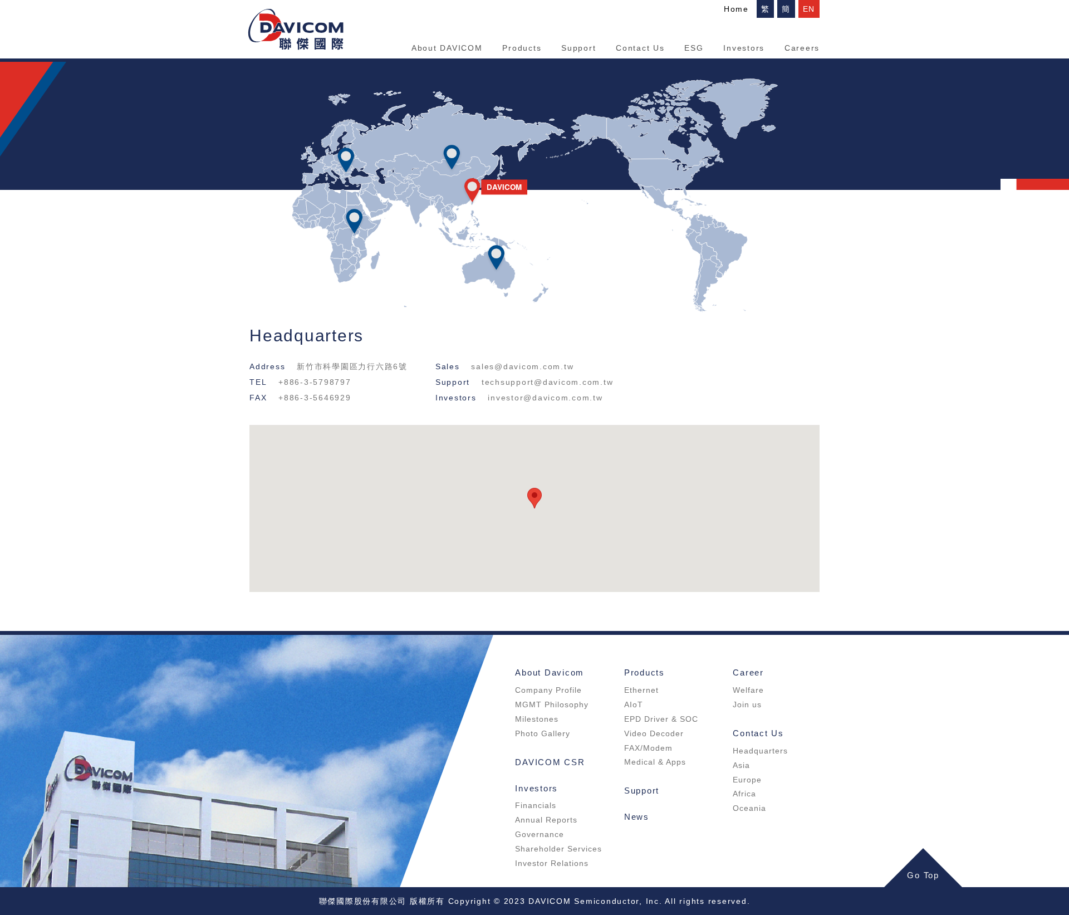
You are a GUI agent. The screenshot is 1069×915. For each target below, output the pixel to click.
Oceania (749, 808)
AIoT (633, 704)
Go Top (923, 875)
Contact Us (640, 47)
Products (521, 47)
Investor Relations (552, 863)
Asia (741, 765)
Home (736, 8)
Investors (743, 47)
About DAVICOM (447, 47)
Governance (539, 834)
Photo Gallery (542, 733)
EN (809, 8)
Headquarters (760, 750)
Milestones (536, 719)
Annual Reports (546, 819)
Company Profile (548, 690)
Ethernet (641, 690)
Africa (744, 793)
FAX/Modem (648, 747)
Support (578, 47)
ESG (693, 47)
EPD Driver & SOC (661, 719)
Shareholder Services (558, 848)
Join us (747, 704)
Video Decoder (654, 733)
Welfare (748, 690)
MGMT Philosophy (552, 704)
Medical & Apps (655, 761)
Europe (747, 779)
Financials (535, 805)
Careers (802, 47)
